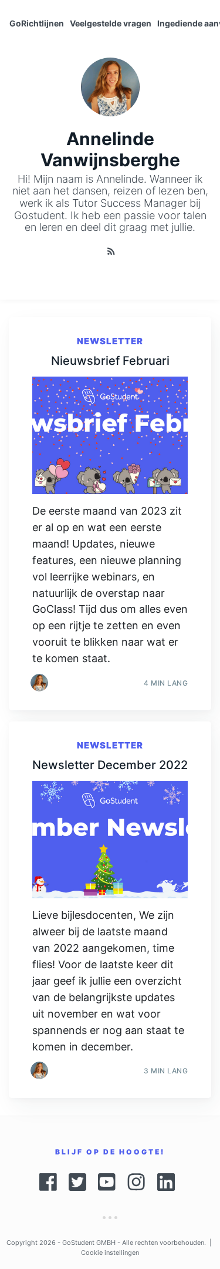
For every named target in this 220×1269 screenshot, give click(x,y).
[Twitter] (77, 1182)
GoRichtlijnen (36, 23)
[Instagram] (136, 1182)
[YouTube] (106, 1182)
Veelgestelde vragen (110, 23)
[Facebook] (48, 1182)
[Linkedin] (169, 1182)
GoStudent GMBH (89, 1242)
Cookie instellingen (110, 1252)
